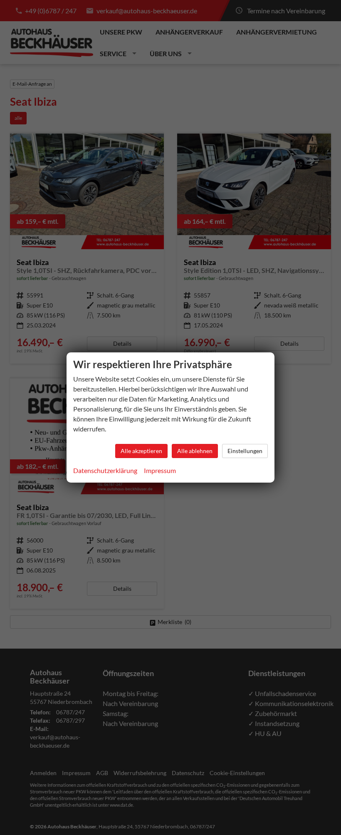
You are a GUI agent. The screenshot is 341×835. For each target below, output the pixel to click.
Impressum (160, 470)
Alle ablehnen (195, 450)
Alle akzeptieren (141, 450)
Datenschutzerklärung (105, 470)
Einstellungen (244, 450)
